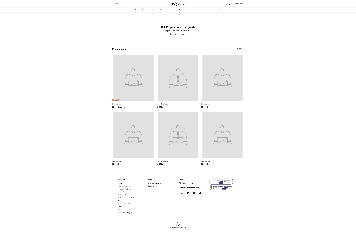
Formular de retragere (125, 213)
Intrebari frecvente (124, 186)
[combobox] (123, 4)
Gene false (190, 10)
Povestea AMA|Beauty (125, 189)
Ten (173, 10)
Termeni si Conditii (124, 204)
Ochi (153, 10)
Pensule (144, 10)
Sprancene (163, 10)
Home (137, 10)
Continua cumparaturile (178, 34)
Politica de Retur (123, 195)
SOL (119, 210)
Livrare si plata (122, 192)
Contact (120, 183)
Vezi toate (240, 49)
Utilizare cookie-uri (124, 201)
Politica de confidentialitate (127, 198)
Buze (180, 10)
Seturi (211, 10)
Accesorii (201, 10)
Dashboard (151, 186)
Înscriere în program (154, 183)
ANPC (120, 207)
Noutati (219, 10)
